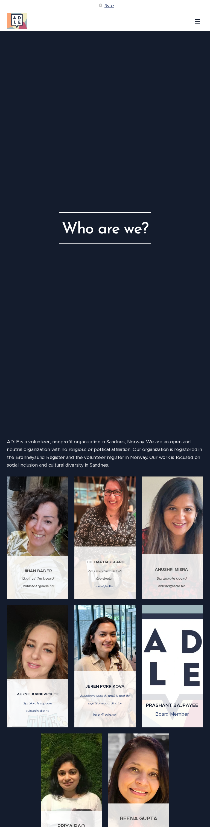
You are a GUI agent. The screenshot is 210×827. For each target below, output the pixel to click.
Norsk (109, 5)
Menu (197, 21)
